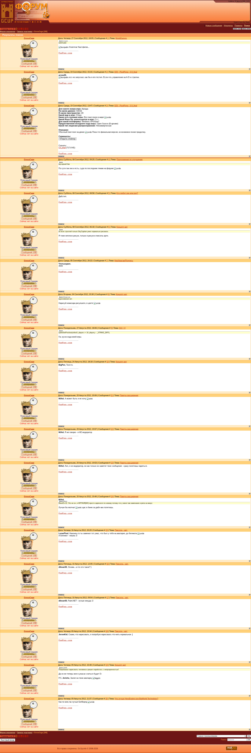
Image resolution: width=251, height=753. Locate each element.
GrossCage (29, 38)
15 (107, 530)
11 (112, 395)
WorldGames (121, 38)
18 (107, 631)
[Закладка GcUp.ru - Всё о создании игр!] (35, 22)
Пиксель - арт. (121, 530)
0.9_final (62, 148)
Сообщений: (29, 64)
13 (112, 463)
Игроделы (228, 26)
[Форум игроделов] (15, 22)
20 (106, 699)
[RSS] (40, 22)
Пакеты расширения (129, 395)
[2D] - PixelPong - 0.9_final (125, 72)
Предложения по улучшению (129, 160)
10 (26, 29)
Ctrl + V (122, 328)
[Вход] (30, 22)
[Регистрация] (23, 22)
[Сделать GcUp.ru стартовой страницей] (32, 22)
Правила (238, 26)
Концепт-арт (122, 227)
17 (108, 598)
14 (112, 496)
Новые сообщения (214, 26)
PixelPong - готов (65, 53)
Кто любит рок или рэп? (127, 193)
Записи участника (24, 32)
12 (112, 429)
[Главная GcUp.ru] (7, 22)
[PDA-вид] (38, 22)
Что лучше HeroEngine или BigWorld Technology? (136, 699)
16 (108, 564)
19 (107, 665)
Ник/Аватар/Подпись (123, 261)
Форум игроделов (7, 32)
